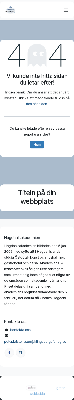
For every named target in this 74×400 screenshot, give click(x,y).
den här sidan (36, 104)
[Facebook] (9, 352)
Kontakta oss (20, 330)
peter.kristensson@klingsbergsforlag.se (35, 342)
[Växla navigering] (66, 10)
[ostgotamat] (20, 352)
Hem (37, 145)
